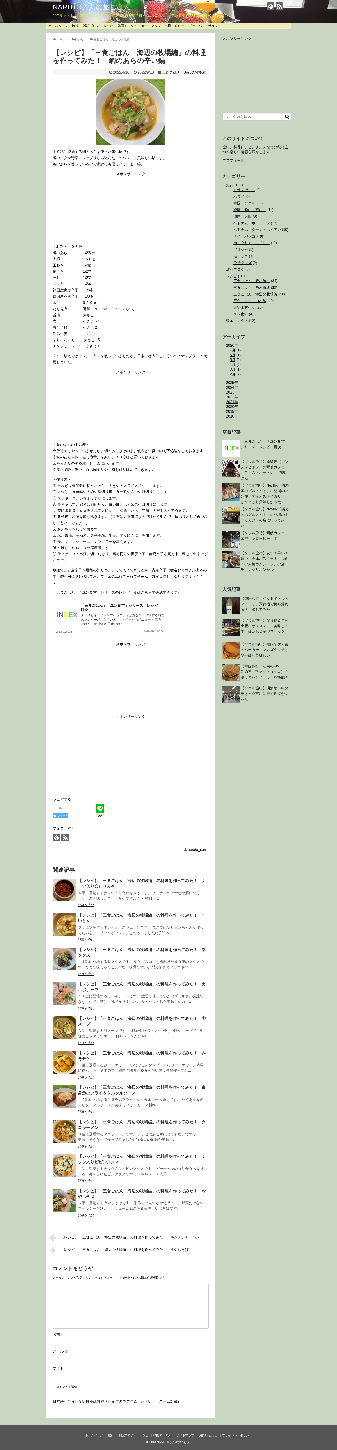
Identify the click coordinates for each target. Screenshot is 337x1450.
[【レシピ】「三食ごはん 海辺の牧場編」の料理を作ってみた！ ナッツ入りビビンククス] (64, 1165)
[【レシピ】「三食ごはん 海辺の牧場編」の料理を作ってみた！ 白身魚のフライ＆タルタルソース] (64, 1096)
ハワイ (238, 196)
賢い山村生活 (244, 307)
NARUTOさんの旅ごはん (92, 7)
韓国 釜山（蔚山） (249, 210)
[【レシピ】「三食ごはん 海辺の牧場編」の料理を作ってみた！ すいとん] (64, 924)
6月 (232, 355)
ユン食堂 (240, 314)
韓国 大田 (242, 216)
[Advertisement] (130, 209)
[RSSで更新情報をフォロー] (279, 6)
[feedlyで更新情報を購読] (270, 6)
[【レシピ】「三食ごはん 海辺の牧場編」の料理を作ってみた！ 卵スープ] (64, 1027)
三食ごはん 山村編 (249, 301)
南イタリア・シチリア (251, 243)
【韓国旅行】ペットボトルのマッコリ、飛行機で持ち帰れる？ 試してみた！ (264, 604)
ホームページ (58, 26)
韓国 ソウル (244, 203)
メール (60, 1351)
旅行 (75, 26)
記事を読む (86, 905)
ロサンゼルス (244, 190)
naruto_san (197, 850)
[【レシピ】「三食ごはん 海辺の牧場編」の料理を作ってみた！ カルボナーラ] (64, 993)
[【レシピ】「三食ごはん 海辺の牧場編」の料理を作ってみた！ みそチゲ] (64, 1062)
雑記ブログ (91, 26)
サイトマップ (151, 26)
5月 (232, 360)
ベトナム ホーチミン (251, 223)
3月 (232, 369)
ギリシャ (240, 250)
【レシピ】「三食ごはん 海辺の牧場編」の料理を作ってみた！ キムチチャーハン (130, 1237)
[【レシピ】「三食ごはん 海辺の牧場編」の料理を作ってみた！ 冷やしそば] (64, 1200)
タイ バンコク (246, 236)
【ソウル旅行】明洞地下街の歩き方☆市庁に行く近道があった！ (264, 693)
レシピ (108, 26)
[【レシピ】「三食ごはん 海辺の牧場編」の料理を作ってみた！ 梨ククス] (64, 959)
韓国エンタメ (127, 26)
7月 (232, 350)
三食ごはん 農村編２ (251, 281)
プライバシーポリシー (205, 26)
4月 (232, 365)
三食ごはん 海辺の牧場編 (184, 72)
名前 (59, 1334)
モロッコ (240, 256)
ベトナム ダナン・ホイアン (257, 230)
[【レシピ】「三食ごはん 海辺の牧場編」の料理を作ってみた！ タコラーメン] (64, 1131)
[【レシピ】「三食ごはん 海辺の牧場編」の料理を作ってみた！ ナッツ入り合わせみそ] (64, 890)
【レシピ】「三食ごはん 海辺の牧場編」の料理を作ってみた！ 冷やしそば (124, 1250)
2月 (232, 374)
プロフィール (233, 160)
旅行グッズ (242, 263)
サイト (58, 1368)
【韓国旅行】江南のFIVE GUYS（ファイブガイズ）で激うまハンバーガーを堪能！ (264, 671)
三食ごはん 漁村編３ (251, 287)
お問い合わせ (174, 26)
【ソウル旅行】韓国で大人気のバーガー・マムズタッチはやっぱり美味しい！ (264, 649)
